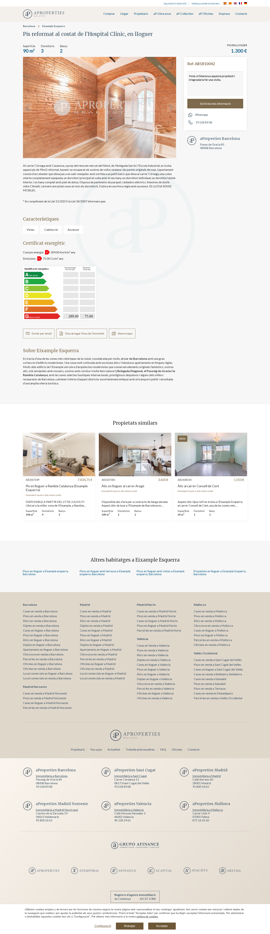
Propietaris (141, 13)
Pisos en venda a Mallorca (210, 616)
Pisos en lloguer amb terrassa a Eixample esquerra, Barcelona (105, 572)
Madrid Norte (146, 604)
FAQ (163, 749)
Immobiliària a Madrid (206, 776)
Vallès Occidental (205, 653)
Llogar (124, 13)
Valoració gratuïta (175, 3)
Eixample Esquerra (53, 26)
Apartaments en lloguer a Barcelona (45, 649)
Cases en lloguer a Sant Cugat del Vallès (218, 669)
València (142, 639)
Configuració (102, 926)
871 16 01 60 (200, 820)
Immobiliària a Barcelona (51, 776)
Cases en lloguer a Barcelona (41, 630)
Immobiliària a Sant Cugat (130, 776)
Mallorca (200, 604)
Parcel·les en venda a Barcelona (42, 659)
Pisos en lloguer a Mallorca (211, 635)
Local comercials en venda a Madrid (102, 678)
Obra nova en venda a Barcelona (43, 654)
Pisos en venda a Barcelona (40, 616)
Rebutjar (129, 926)
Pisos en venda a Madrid (95, 616)
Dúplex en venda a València (154, 659)
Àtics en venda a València (152, 655)
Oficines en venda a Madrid (97, 668)
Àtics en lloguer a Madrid (95, 640)
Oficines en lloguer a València (155, 693)
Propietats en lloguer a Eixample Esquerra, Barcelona (219, 572)
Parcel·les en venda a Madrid (98, 659)
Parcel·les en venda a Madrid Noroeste (47, 707)
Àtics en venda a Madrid (95, 620)
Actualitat (113, 749)
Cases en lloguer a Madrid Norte (157, 620)
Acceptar (162, 926)
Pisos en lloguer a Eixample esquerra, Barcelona (46, 572)
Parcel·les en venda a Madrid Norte (159, 630)
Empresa (224, 13)
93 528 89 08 (203, 122)
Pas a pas (96, 749)
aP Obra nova (162, 13)
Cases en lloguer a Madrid (96, 630)
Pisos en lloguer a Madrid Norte (157, 625)
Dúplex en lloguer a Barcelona (41, 644)
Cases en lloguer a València (153, 664)
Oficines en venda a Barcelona (42, 668)
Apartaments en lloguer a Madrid (100, 649)
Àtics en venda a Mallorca (210, 620)
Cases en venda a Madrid (95, 611)
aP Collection (184, 13)
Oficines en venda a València (154, 698)
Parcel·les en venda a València (155, 688)
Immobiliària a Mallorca (207, 809)
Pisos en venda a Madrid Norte (156, 616)
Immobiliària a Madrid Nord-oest (57, 809)
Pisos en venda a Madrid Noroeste (44, 698)
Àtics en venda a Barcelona (40, 620)
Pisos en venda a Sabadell (210, 683)
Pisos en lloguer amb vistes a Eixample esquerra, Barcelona (160, 572)
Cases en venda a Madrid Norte (156, 611)
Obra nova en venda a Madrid (98, 654)
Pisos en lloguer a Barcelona (40, 635)
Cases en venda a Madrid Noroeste (45, 693)
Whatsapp (201, 114)
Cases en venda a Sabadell (210, 679)
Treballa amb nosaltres (205, 3)
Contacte (241, 13)
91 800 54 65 (200, 786)
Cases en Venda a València (153, 645)
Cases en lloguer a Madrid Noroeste (45, 703)
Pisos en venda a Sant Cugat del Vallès (217, 664)
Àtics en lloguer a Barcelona (40, 640)
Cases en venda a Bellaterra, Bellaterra (218, 674)
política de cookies (147, 916)
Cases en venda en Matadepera (213, 693)
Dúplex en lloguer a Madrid (97, 644)
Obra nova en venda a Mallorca (213, 625)
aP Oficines (206, 13)
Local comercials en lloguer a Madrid (103, 673)
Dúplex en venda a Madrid (96, 625)
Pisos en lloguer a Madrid (96, 635)
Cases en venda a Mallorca (210, 611)
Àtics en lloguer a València (153, 674)
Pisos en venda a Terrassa (210, 688)
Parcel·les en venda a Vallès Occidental (218, 698)
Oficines (177, 749)
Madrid (85, 604)
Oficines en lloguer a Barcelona (42, 664)
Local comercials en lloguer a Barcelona (47, 673)
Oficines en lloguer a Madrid (98, 664)
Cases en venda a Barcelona (40, 611)
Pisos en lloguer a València (153, 669)
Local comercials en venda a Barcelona (47, 678)
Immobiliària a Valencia (129, 809)
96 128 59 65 (122, 820)
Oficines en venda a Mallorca (212, 644)
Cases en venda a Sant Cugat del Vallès (218, 659)
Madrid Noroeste (35, 686)
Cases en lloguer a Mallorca (211, 630)
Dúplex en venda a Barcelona (41, 625)
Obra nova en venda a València (156, 683)
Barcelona (29, 26)
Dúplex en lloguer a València (154, 679)
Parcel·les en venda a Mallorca (213, 640)
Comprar (109, 13)
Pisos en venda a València (152, 650)
